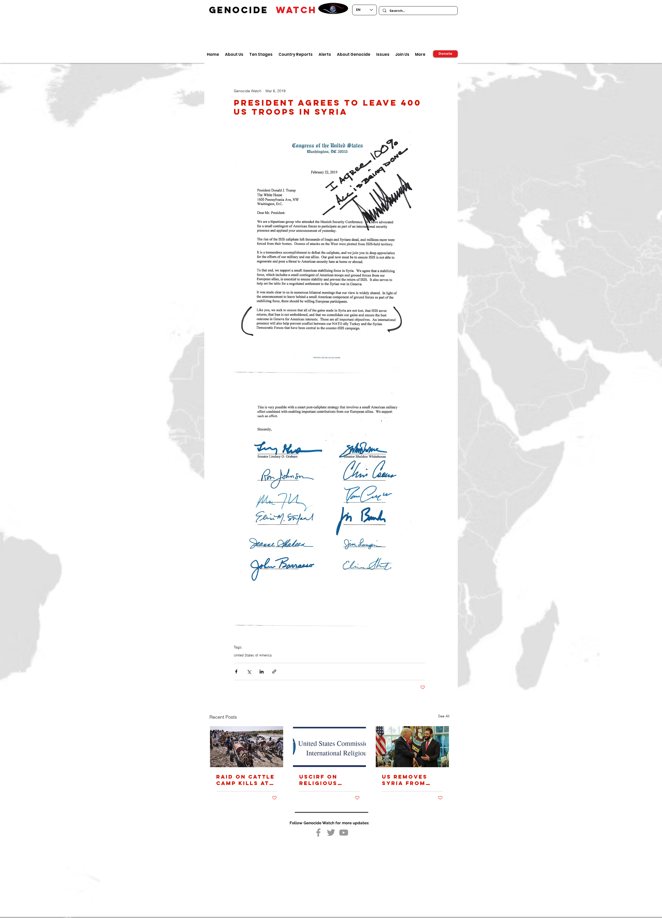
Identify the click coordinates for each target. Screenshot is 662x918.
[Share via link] (274, 671)
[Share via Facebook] (236, 671)
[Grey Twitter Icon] (331, 832)
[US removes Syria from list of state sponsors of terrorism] (412, 746)
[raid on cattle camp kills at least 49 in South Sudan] (246, 746)
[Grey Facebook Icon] (318, 832)
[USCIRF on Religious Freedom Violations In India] (329, 746)
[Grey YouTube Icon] (343, 832)
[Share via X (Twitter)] (248, 671)
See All (443, 716)
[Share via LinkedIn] (261, 671)
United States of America (253, 655)
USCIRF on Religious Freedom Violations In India (325, 779)
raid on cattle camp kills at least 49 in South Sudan (245, 779)
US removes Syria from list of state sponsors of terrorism (407, 779)
